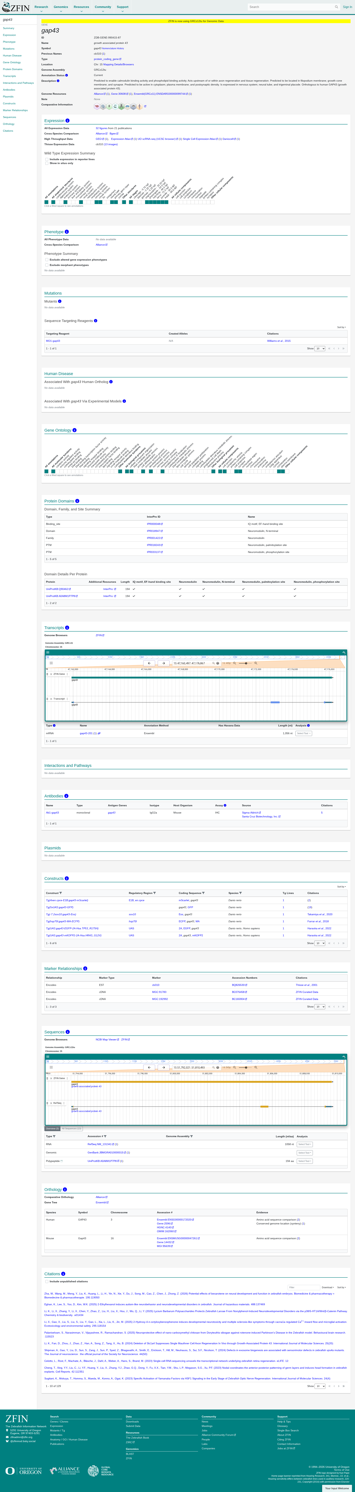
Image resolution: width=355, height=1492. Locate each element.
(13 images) (111, 144)
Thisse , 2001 (306, 984)
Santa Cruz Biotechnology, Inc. (260, 816)
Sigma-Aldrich (250, 812)
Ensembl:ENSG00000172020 (174, 1219)
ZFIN (99, 635)
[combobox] (294, 7)
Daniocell (228, 138)
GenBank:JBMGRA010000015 (105, 1152)
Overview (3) (52, 1128)
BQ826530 (238, 984)
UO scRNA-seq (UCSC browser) (156, 138)
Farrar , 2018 (318, 921)
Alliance (98, 93)
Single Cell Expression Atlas (199, 138)
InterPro (108, 589)
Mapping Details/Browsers (118, 64)
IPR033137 (153, 552)
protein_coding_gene (106, 59)
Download (327, 1287)
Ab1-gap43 (52, 812)
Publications (57, 1443)
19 (309, 907)
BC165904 (238, 999)
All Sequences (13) (71, 1128)
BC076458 (238, 991)
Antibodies (56, 1434)
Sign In (347, 7)
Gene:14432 (164, 1242)
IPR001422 (153, 537)
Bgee (113, 133)
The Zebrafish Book (137, 1437)
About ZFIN (284, 1434)
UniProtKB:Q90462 (57, 589)
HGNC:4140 (164, 1227)
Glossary (282, 1426)
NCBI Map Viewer (106, 1039)
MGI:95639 (163, 1246)
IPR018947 (153, 530)
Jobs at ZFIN (285, 1448)
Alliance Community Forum (217, 1434)
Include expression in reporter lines (72, 159)
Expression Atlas (120, 138)
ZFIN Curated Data (307, 991)
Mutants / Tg (57, 1430)
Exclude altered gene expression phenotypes (78, 259)
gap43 (111, 812)
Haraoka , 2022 (319, 928)
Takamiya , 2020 (319, 914)
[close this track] (51, 674)
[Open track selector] (52, 663)
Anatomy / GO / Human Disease (69, 1439)
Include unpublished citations (69, 1281)
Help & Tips (284, 1421)
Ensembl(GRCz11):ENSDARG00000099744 (159, 93)
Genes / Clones (59, 1421)
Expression (56, 1426)
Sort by (340, 327)
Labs (204, 1443)
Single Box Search (288, 1430)
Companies (208, 1448)
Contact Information (288, 1443)
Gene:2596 (163, 1223)
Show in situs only (61, 163)
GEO (99, 138)
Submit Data (133, 1426)
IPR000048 (153, 523)
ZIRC (129, 1442)
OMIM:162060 (165, 1231)
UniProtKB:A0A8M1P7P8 (60, 596)
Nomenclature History (113, 48)
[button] (60, 893)
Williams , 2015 (279, 340)
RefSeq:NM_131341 (99, 1144)
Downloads (132, 1421)
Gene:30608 (118, 93)
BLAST (130, 1453)
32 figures (102, 128)
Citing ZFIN (284, 1439)
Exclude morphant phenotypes (69, 265)
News (205, 1421)
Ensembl (101, 1202)
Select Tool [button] (303, 733)
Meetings (207, 1426)
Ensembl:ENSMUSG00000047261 (177, 1238)
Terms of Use (341, 1469)
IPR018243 (153, 545)
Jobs (204, 1430)
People (206, 1439)
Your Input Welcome (337, 1488)
